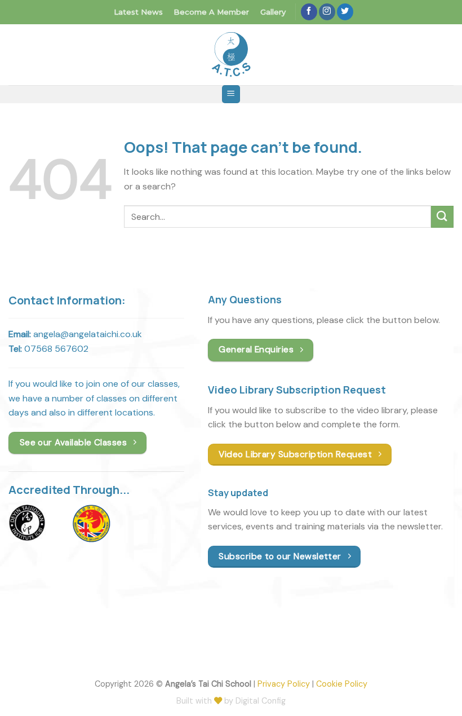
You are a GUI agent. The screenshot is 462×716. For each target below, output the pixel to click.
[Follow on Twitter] (345, 11)
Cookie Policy (341, 684)
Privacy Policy (283, 684)
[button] (231, 94)
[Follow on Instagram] (327, 11)
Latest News (138, 11)
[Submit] (442, 217)
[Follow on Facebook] (309, 11)
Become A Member (211, 11)
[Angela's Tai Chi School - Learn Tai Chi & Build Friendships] (231, 54)
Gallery (273, 11)
